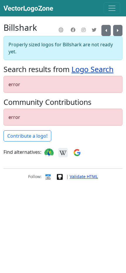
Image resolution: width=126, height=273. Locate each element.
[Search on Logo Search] (48, 152)
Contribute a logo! (27, 136)
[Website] (61, 30)
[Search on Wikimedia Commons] (63, 152)
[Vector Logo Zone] (29, 8)
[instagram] (84, 30)
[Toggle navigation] (112, 8)
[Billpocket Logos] (106, 30)
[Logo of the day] (48, 176)
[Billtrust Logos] (117, 30)
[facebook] (73, 30)
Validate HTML (84, 176)
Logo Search (92, 69)
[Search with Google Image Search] (77, 152)
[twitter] (94, 30)
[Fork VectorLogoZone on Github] (60, 176)
